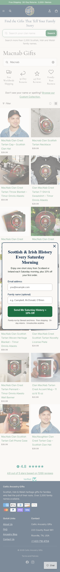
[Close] (54, 246)
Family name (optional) (19, 294)
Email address (15, 281)
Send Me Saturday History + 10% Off (30, 311)
